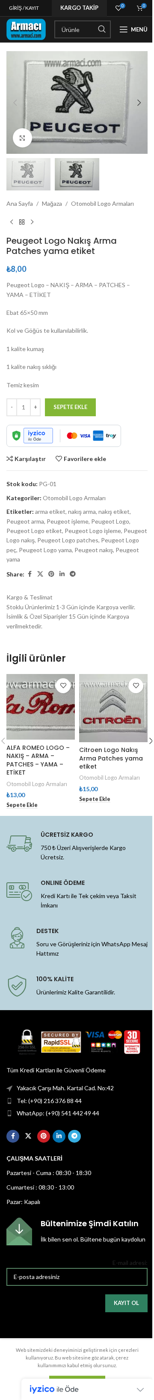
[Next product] (32, 222)
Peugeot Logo (110, 521)
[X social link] (40, 574)
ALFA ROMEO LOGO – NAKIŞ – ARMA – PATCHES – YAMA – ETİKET (38, 760)
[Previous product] (11, 222)
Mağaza (52, 203)
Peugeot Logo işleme (93, 530)
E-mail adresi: (130, 1262)
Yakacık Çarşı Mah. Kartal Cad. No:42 (65, 1088)
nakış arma (82, 511)
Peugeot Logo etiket (34, 530)
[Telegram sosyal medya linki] (72, 574)
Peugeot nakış (93, 549)
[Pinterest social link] (51, 574)
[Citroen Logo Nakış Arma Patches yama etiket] (113, 708)
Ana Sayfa (19, 203)
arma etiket (50, 511)
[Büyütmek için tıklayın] (22, 137)
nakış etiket (114, 511)
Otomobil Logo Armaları (102, 203)
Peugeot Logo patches (67, 540)
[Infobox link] (77, 1231)
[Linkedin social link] (62, 574)
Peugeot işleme (68, 521)
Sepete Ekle (70, 406)
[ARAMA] (102, 29)
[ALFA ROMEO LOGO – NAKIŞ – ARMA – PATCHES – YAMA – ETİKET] (40, 707)
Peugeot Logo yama (45, 549)
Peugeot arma (25, 521)
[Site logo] (26, 28)
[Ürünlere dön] (22, 222)
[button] (15, 102)
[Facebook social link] (29, 574)
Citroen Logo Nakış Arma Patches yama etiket (111, 758)
